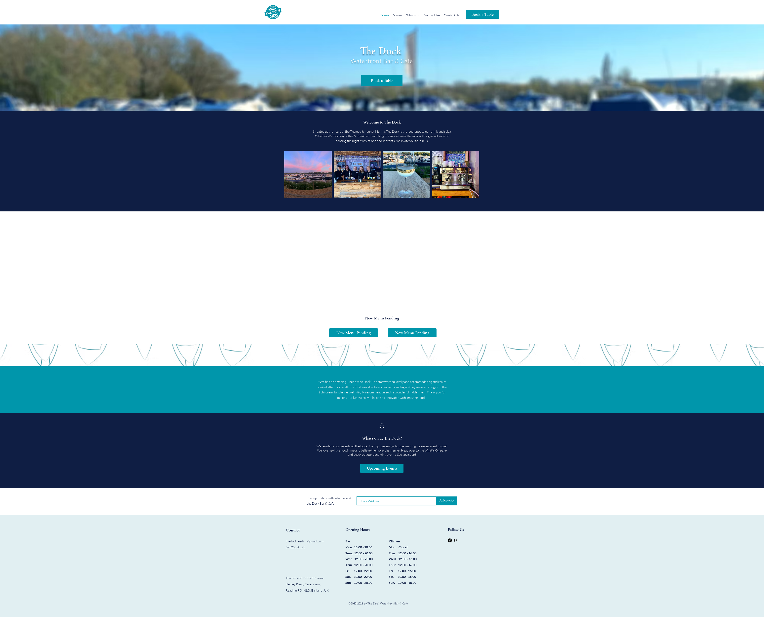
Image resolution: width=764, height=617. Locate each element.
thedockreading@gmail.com (305, 541)
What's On (432, 450)
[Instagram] (456, 540)
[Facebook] (450, 540)
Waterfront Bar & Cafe (382, 60)
